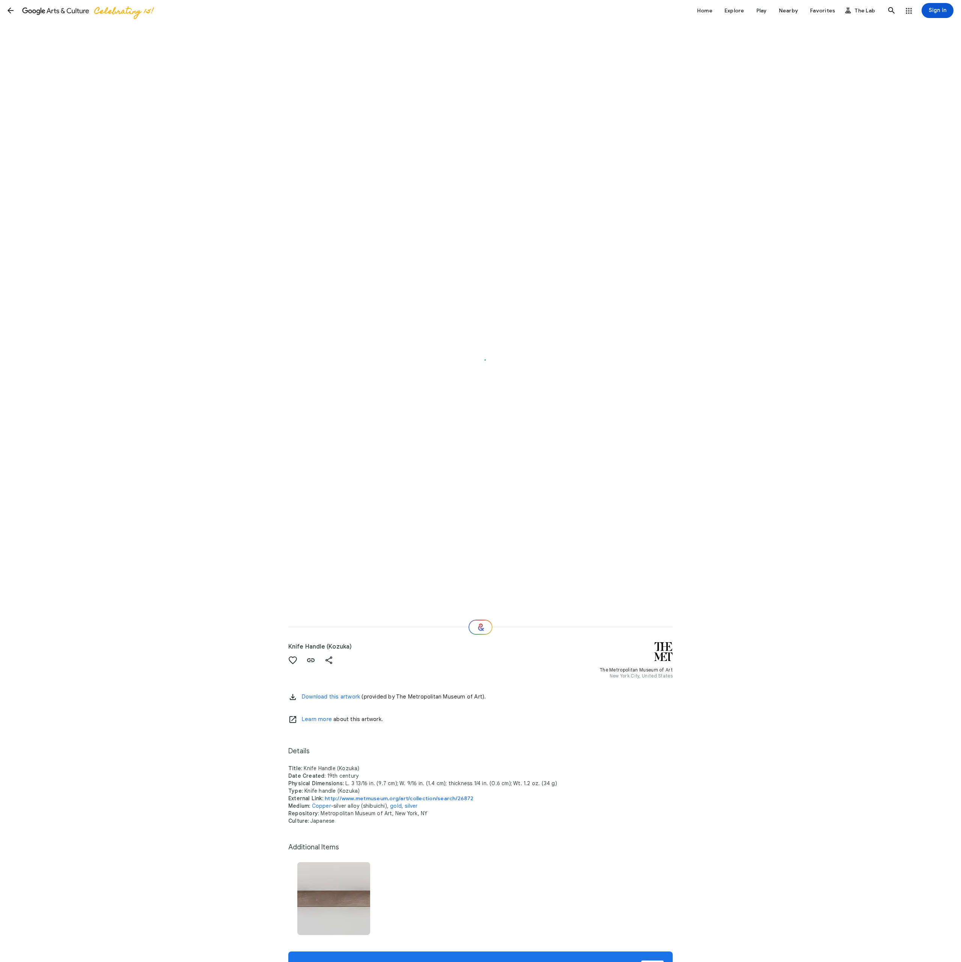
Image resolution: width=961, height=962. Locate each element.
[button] (11, 11)
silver (411, 805)
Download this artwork (331, 696)
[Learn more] (293, 720)
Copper (321, 805)
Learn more (317, 719)
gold (396, 805)
